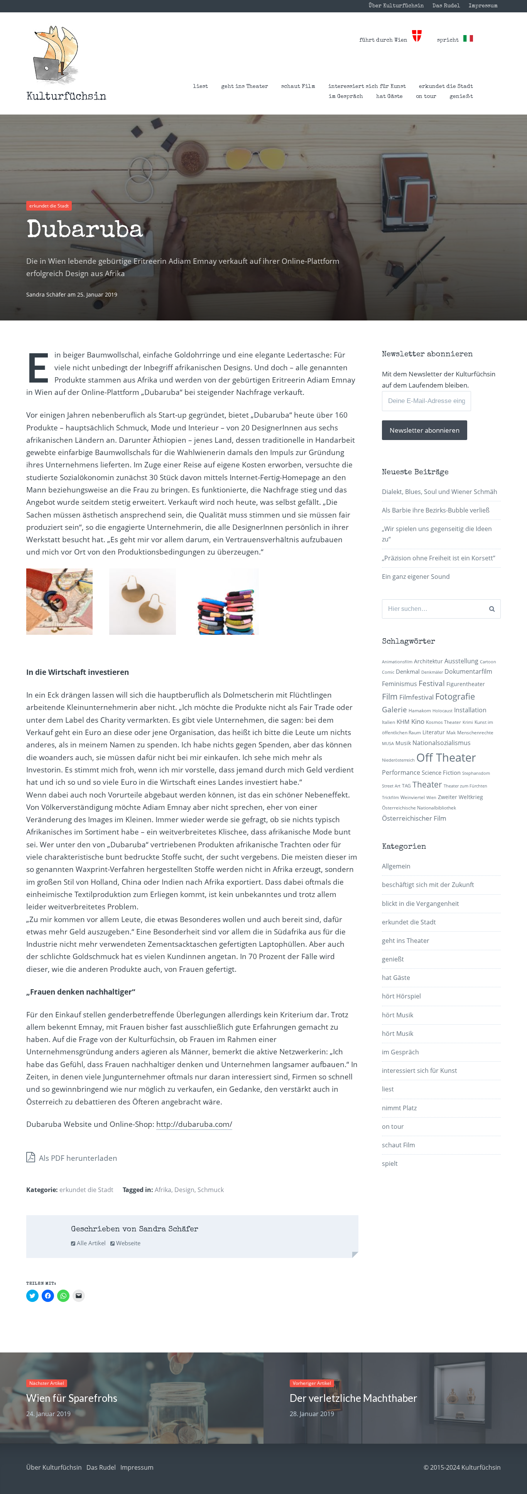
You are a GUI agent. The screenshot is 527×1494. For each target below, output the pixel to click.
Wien (431, 797)
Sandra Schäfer (47, 294)
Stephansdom (476, 773)
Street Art (391, 786)
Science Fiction (441, 772)
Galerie (394, 709)
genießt (461, 96)
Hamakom (420, 710)
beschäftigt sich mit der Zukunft (428, 884)
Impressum (483, 6)
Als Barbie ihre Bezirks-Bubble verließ (436, 510)
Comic (388, 672)
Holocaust (442, 710)
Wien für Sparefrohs (71, 1398)
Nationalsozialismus (441, 743)
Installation (470, 710)
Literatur (433, 732)
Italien (388, 722)
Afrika (163, 1189)
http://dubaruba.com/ (194, 1124)
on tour (426, 96)
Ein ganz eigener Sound (416, 576)
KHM (403, 721)
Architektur (428, 661)
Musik (403, 743)
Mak (451, 732)
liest (200, 86)
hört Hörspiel (401, 996)
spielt (390, 1163)
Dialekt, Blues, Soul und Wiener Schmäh (439, 491)
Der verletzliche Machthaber (353, 1398)
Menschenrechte (475, 732)
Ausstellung (461, 661)
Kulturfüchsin (66, 97)
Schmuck (211, 1189)
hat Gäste (389, 96)
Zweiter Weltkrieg (460, 797)
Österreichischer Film (414, 818)
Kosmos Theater (443, 722)
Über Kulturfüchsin (396, 6)
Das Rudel (446, 6)
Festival (432, 683)
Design (184, 1189)
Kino (417, 721)
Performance (401, 772)
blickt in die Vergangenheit (420, 903)
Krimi (468, 722)
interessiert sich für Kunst (367, 86)
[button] (55, 55)
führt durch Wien (385, 40)
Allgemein (396, 866)
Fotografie (455, 696)
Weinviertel (412, 797)
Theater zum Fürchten (465, 786)
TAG (406, 785)
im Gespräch (346, 96)
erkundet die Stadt (446, 86)
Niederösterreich (398, 760)
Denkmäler (432, 672)
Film (390, 696)
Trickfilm (390, 797)
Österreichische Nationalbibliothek (419, 807)
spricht (450, 40)
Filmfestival (416, 697)
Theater (427, 784)
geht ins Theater (244, 86)
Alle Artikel (90, 1243)
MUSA (388, 743)
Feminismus (399, 684)
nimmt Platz (399, 1108)
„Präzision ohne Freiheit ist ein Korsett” (438, 558)
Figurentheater (465, 684)
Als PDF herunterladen (77, 1158)
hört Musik (397, 1015)
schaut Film (298, 86)
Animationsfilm (397, 661)
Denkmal (408, 671)
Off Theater (446, 757)
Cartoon (488, 661)
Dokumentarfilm (468, 671)
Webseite (127, 1243)
